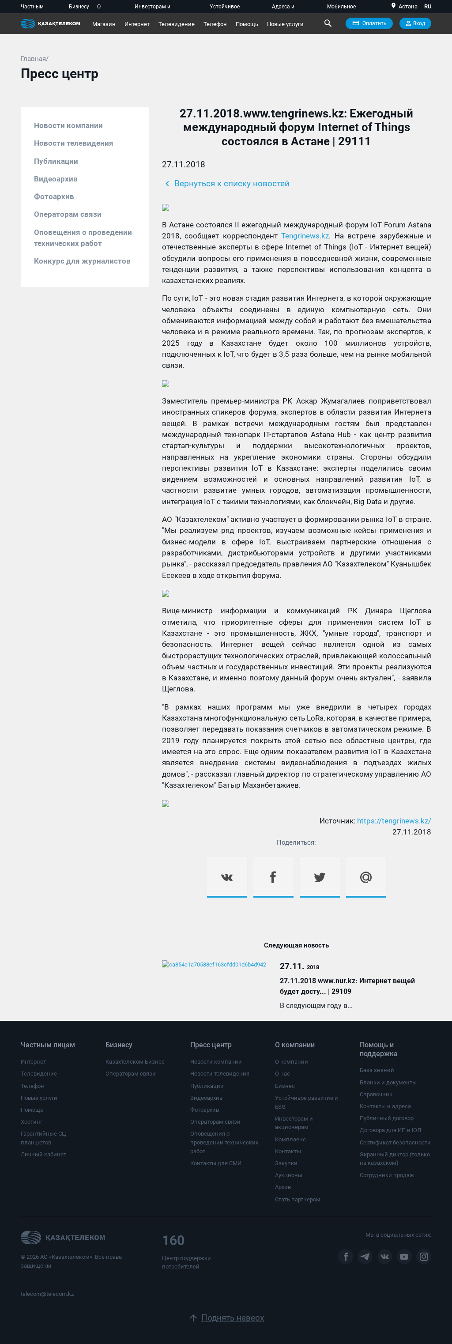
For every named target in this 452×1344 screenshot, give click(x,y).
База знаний (377, 1070)
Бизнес (285, 1086)
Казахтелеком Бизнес (135, 1061)
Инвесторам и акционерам (152, 8)
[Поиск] (327, 23)
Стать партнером (297, 1199)
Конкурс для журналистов (82, 261)
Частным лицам (32, 8)
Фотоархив (54, 196)
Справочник (376, 1094)
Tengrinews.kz (305, 235)
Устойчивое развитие (225, 8)
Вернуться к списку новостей (226, 183)
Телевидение (176, 24)
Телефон (215, 24)
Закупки (286, 1163)
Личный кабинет (43, 1154)
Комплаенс (290, 1139)
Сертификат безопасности (395, 1142)
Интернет (137, 24)
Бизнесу (79, 7)
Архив (283, 1187)
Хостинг (31, 1121)
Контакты (288, 1151)
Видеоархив (56, 178)
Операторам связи (68, 214)
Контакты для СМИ (215, 1163)
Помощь (247, 24)
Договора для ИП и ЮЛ (390, 1130)
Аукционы (288, 1175)
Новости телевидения (73, 143)
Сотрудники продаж (387, 1175)
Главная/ (35, 59)
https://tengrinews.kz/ (394, 820)
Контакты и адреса (385, 1106)
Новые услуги (285, 24)
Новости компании (68, 125)
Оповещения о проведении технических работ (83, 238)
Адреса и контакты (284, 8)
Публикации (56, 161)
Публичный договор (387, 1118)
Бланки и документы (388, 1082)
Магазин (104, 24)
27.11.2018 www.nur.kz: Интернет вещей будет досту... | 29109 (347, 986)
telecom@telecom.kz (47, 1294)
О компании (109, 8)
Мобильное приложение (342, 8)
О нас (282, 1073)
